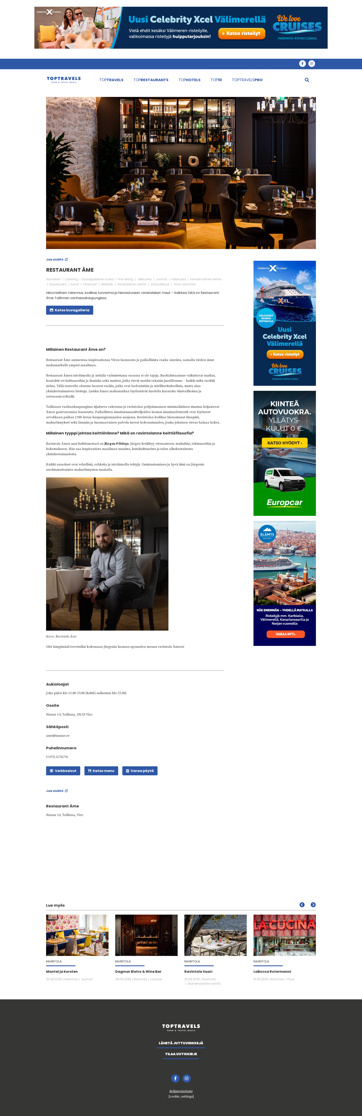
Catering (71, 279)
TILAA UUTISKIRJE (181, 1054)
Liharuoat (90, 284)
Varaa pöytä (142, 770)
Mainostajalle (223, 64)
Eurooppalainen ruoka (98, 279)
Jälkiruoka (144, 279)
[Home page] (68, 80)
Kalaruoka (179, 279)
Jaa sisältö (55, 259)
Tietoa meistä (253, 64)
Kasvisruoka (57, 284)
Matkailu (107, 284)
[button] (313, 904)
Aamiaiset (53, 279)
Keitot (75, 284)
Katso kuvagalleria (72, 310)
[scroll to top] (350, 1104)
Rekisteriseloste (181, 1091)
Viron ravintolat (185, 284)
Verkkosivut (65, 770)
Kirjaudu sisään (284, 64)
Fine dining (125, 279)
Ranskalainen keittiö (132, 284)
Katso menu (103, 770)
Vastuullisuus (160, 284)
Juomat (161, 279)
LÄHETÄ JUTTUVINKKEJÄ (181, 1043)
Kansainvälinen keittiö (206, 279)
